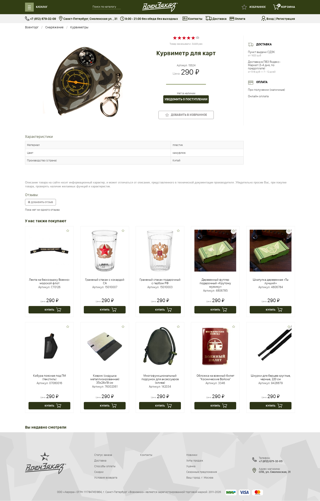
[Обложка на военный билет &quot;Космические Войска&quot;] (215, 346)
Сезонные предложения (201, 472)
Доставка (219, 19)
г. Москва (207, 477)
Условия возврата (105, 477)
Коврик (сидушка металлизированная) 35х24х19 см (104, 379)
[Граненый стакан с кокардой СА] (105, 250)
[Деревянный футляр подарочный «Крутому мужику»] (215, 250)
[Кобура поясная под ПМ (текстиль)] (49, 346)
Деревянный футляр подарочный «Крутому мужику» (215, 283)
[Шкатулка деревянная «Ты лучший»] (270, 250)
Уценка (190, 466)
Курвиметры (79, 27)
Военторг (32, 27)
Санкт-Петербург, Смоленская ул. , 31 (90, 19)
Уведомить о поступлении (186, 99)
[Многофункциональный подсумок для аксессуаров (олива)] (160, 346)
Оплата (239, 19)
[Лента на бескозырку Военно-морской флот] (49, 250)
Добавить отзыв (41, 202)
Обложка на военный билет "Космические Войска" (215, 377)
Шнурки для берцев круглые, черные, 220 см (271, 377)
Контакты (194, 19)
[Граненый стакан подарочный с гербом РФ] (160, 250)
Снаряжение (54, 27)
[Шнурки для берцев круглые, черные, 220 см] (270, 346)
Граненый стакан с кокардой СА (104, 281)
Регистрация (285, 19)
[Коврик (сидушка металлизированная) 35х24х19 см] (105, 346)
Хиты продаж (194, 460)
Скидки (98, 472)
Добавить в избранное (188, 115)
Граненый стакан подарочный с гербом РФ (160, 281)
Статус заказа (103, 455)
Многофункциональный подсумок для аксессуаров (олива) (160, 379)
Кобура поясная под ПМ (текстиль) (49, 377)
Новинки (191, 455)
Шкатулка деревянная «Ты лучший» (270, 281)
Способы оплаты (105, 466)
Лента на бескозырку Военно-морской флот (49, 281)
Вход (270, 19)
